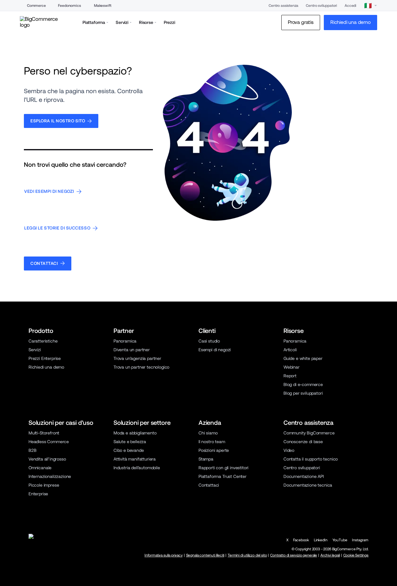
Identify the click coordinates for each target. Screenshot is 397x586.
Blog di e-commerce (303, 384)
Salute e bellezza (130, 441)
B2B (33, 450)
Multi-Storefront (44, 432)
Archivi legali (330, 555)
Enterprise (38, 493)
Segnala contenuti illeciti (205, 555)
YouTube (339, 540)
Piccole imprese (44, 485)
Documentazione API (303, 476)
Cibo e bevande (129, 450)
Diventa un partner (132, 349)
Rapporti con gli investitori (223, 467)
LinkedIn (321, 540)
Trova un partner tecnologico (141, 367)
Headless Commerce (49, 441)
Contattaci (208, 485)
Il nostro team (211, 441)
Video (288, 450)
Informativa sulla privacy (164, 555)
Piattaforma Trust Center (222, 476)
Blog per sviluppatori (303, 393)
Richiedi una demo (46, 367)
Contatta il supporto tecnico (310, 459)
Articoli (290, 349)
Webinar (291, 367)
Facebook (301, 540)
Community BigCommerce (308, 432)
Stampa (205, 459)
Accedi (350, 5)
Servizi (35, 349)
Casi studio (209, 340)
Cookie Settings (355, 555)
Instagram (360, 540)
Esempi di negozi (214, 349)
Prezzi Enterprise (45, 358)
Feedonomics (69, 5)
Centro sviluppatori (321, 5)
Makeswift (102, 5)
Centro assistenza (283, 5)
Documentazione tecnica (307, 485)
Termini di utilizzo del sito (247, 555)
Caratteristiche (43, 340)
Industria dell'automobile (137, 467)
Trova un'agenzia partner (137, 358)
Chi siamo (208, 432)
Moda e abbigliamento (135, 432)
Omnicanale (40, 467)
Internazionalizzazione (50, 476)
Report (290, 375)
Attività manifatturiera (135, 459)
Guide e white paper (303, 358)
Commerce (36, 5)
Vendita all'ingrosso (47, 459)
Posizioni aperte (213, 450)
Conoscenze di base (303, 441)
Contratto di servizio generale (293, 555)
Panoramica (125, 340)
